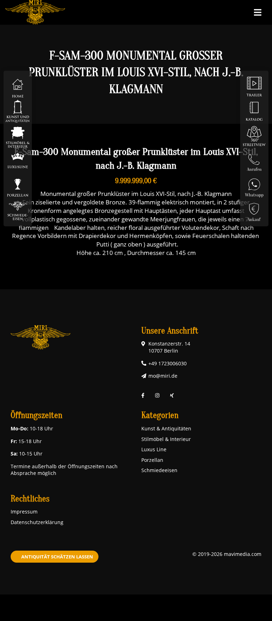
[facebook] (142, 395)
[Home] (17, 86)
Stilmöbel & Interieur (166, 439)
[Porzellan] (17, 185)
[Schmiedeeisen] (17, 210)
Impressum (24, 511)
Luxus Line (153, 449)
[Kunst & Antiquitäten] (17, 111)
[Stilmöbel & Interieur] (17, 136)
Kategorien (159, 415)
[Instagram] (157, 395)
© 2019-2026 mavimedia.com (226, 554)
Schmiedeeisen (159, 470)
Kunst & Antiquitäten (166, 428)
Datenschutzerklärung (37, 522)
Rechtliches (30, 499)
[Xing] (172, 395)
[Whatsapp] (254, 185)
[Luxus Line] (17, 160)
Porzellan (152, 460)
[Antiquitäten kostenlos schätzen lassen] (254, 210)
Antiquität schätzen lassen (57, 556)
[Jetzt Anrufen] (254, 160)
